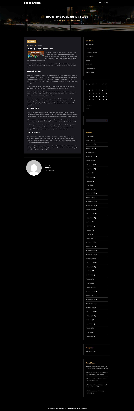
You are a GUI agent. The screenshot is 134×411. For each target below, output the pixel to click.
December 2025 (91, 152)
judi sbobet (89, 64)
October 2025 (90, 160)
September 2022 (91, 311)
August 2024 (90, 218)
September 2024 (91, 213)
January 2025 (90, 197)
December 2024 (91, 201)
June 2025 (89, 177)
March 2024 (90, 238)
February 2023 (90, 291)
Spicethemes (83, 408)
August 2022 (90, 315)
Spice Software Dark (73, 408)
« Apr (87, 108)
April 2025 (89, 185)
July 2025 (89, 173)
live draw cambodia (91, 68)
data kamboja (89, 56)
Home (56, 20)
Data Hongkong (90, 44)
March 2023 (90, 287)
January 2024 (90, 246)
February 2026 (90, 144)
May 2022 (89, 328)
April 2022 (89, 332)
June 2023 (89, 275)
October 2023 (90, 258)
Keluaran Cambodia (91, 52)
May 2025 (89, 181)
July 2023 (89, 271)
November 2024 (91, 205)
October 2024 (90, 209)
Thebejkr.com (32, 2)
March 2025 (90, 189)
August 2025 (90, 169)
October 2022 (90, 307)
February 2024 (90, 242)
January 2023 (90, 295)
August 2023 (90, 267)
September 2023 (91, 262)
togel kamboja (90, 72)
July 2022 (89, 320)
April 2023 (89, 283)
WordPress (60, 408)
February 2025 (90, 193)
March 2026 (90, 140)
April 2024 (89, 234)
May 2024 (89, 230)
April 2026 (89, 136)
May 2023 (89, 279)
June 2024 (89, 226)
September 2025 (91, 164)
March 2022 (90, 336)
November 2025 (91, 156)
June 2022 (89, 324)
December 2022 (91, 299)
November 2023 (91, 254)
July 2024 (89, 222)
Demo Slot (89, 60)
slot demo (88, 48)
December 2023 (91, 250)
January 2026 (90, 148)
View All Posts (49, 170)
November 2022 (91, 303)
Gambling (39, 45)
